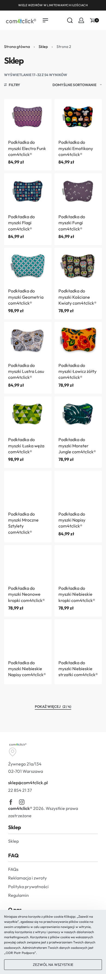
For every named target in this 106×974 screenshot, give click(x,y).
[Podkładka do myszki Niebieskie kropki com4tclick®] (78, 563)
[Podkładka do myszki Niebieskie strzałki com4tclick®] (78, 637)
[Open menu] (45, 20)
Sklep (43, 46)
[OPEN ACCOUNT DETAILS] (81, 20)
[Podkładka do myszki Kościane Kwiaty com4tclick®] (78, 266)
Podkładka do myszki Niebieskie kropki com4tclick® (76, 594)
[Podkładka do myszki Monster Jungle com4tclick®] (78, 414)
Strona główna (17, 46)
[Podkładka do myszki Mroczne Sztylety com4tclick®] (28, 489)
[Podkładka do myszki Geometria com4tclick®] (28, 266)
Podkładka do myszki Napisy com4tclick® (71, 520)
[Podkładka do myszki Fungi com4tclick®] (78, 191)
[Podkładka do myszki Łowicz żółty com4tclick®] (78, 340)
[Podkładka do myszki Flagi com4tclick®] (28, 191)
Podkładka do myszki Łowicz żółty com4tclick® (77, 371)
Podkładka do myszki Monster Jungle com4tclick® (77, 445)
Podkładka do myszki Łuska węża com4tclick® (26, 445)
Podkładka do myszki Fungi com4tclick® (71, 223)
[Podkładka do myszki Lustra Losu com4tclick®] (28, 340)
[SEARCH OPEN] (70, 20)
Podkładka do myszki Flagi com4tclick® (21, 223)
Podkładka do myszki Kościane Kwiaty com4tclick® (77, 297)
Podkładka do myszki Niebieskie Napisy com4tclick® (27, 668)
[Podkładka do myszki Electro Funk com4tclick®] (28, 117)
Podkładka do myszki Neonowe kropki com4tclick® (26, 594)
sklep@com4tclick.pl (28, 782)
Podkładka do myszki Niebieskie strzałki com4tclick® (78, 668)
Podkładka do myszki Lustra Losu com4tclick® (26, 371)
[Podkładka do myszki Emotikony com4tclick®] (78, 117)
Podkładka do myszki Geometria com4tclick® (25, 297)
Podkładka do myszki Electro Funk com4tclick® (27, 148)
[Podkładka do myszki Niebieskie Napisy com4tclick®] (28, 637)
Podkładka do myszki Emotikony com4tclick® (75, 148)
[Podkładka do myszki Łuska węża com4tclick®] (28, 414)
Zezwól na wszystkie (53, 964)
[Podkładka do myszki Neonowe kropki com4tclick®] (28, 563)
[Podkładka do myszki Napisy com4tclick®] (78, 489)
